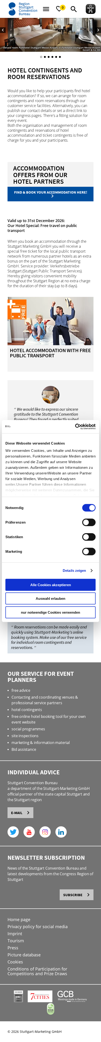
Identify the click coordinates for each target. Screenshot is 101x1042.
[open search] (73, 9)
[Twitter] (13, 832)
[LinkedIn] (61, 832)
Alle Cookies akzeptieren (50, 585)
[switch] (89, 522)
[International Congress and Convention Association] (51, 1013)
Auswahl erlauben (50, 599)
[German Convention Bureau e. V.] (72, 1001)
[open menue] (46, 9)
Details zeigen (74, 571)
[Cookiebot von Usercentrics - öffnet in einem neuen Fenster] (75, 427)
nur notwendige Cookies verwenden (50, 612)
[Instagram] (45, 832)
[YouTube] (29, 832)
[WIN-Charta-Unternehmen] (18, 1001)
